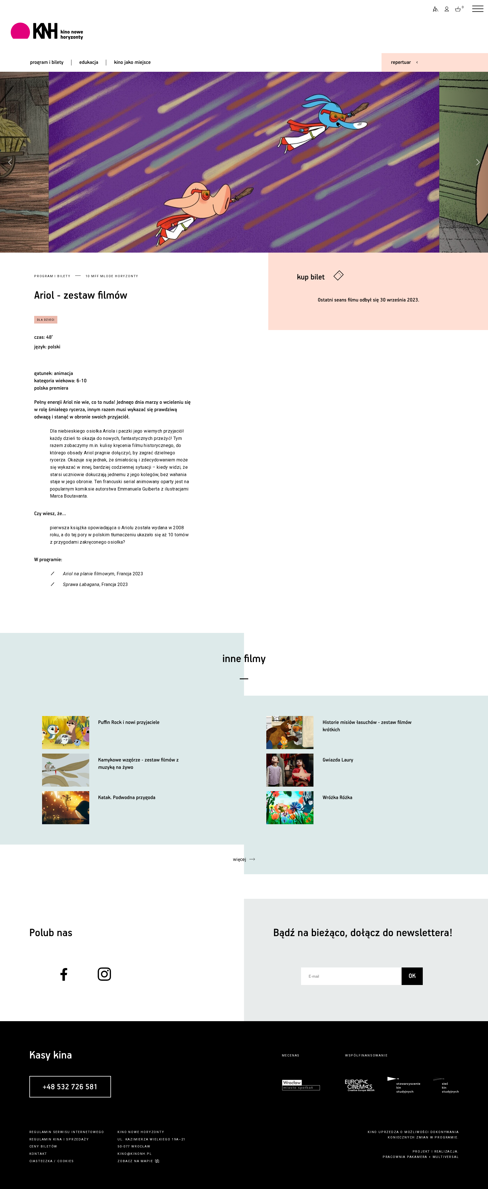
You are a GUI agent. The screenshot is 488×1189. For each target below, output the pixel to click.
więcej (239, 859)
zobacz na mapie (135, 1161)
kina (57, 1139)
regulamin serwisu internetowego (66, 1132)
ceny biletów (43, 1146)
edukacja (88, 62)
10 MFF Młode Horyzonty (112, 276)
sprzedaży (77, 1139)
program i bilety (46, 62)
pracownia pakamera (405, 1157)
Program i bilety (52, 276)
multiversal (446, 1157)
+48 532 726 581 (70, 1087)
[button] (477, 162)
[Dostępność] (433, 9)
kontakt (38, 1154)
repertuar (401, 62)
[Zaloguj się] (447, 9)
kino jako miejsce (132, 62)
